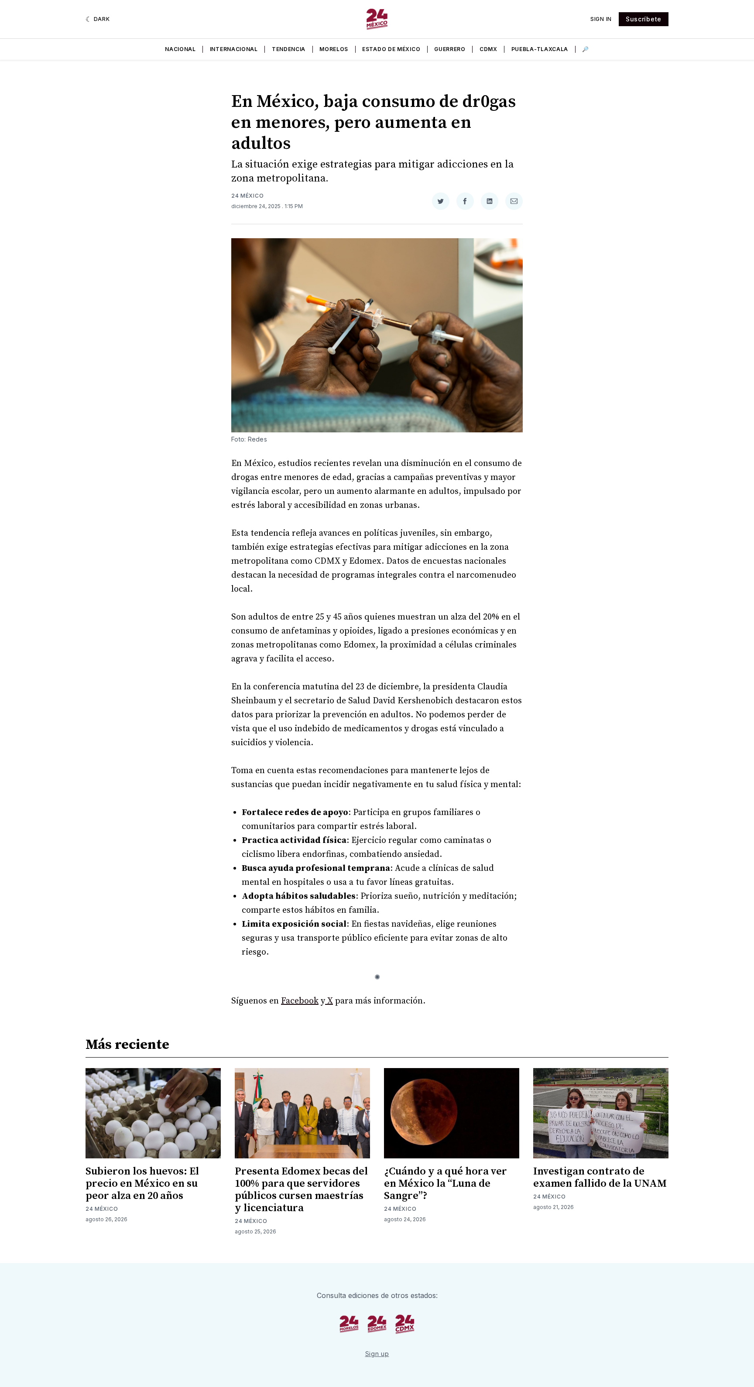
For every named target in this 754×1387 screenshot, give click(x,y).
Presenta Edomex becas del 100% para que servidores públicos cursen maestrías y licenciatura (301, 1190)
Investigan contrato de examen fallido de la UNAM (600, 1177)
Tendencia (288, 49)
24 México (247, 195)
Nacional (180, 49)
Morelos (333, 49)
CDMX (488, 49)
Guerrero (450, 49)
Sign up (377, 1353)
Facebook (300, 1001)
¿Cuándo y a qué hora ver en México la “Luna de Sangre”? (445, 1183)
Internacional (234, 49)
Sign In (601, 19)
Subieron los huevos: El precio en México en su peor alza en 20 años (142, 1183)
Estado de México (391, 49)
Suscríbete (643, 19)
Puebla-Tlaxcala (540, 49)
